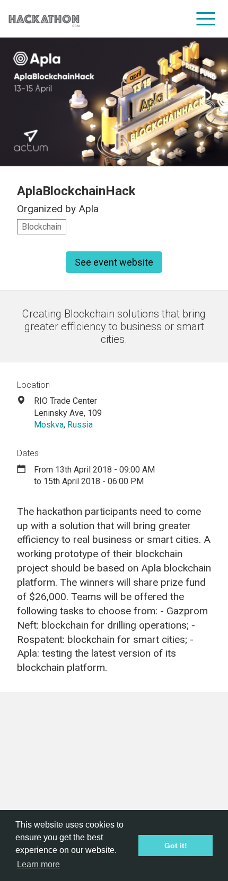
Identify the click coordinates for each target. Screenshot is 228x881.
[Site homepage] (44, 19)
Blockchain (42, 227)
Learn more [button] (38, 864)
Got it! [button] (175, 845)
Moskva (49, 425)
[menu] (206, 18)
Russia (80, 425)
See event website (114, 262)
